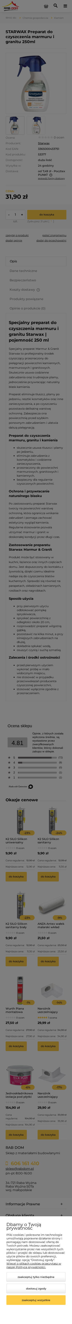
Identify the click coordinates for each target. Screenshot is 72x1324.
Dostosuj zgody (36, 1288)
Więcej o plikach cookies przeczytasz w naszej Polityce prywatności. (33, 1265)
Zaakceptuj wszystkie (36, 1300)
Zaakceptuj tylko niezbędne (36, 1277)
